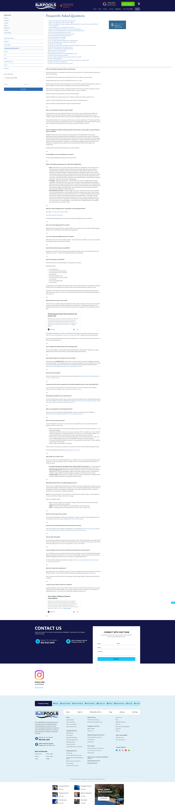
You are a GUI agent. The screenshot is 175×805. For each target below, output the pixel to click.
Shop (137, 9)
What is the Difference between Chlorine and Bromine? (62, 21)
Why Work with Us (95, 712)
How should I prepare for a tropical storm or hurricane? (62, 42)
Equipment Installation (71, 737)
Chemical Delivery (70, 744)
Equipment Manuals (9, 38)
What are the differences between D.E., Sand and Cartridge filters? (65, 29)
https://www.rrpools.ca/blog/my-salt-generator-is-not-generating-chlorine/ (64, 414)
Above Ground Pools (71, 724)
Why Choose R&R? (128, 9)
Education (6, 41)
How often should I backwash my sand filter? (60, 35)
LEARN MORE (103, 798)
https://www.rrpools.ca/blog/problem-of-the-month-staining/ (68, 519)
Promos (117, 731)
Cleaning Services (71, 751)
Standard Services (71, 731)
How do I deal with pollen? (55, 58)
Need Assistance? (128, 4)
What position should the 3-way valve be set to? (61, 47)
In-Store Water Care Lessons (94, 750)
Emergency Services (93, 726)
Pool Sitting (69, 753)
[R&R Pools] (46, 5)
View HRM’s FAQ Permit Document (54, 215)
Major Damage (91, 728)
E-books (6, 23)
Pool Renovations (70, 742)
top (47, 107)
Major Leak (90, 730)
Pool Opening (69, 733)
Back (173, 602)
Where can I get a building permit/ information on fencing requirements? (66, 30)
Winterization (7, 45)
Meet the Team (119, 737)
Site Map (135, 712)
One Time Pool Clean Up (72, 765)
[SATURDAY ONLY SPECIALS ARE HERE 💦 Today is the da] (84, 679)
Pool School (91, 746)
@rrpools (39, 687)
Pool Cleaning (69, 763)
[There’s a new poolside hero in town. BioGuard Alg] (62, 679)
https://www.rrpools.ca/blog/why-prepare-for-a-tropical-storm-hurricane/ (64, 366)
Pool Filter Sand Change (93, 719)
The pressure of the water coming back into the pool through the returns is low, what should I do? (72, 45)
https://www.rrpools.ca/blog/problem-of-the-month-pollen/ (70, 543)
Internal (122, 712)
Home (94, 9)
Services (111, 9)
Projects (105, 9)
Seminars (6, 30)
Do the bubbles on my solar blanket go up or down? (61, 27)
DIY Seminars (91, 752)
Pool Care (118, 724)
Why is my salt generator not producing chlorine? (61, 48)
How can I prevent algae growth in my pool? (60, 32)
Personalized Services (94, 761)
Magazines (6, 28)
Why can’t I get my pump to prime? (57, 50)
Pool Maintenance (8, 61)
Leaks (5, 58)
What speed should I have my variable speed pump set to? (63, 53)
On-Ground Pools (70, 722)
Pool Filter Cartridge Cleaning (95, 722)
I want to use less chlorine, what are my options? (61, 63)
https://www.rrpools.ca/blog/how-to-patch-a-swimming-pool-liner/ (62, 335)
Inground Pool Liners (71, 726)
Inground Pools (70, 719)
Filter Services (92, 717)
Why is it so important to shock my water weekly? (61, 22)
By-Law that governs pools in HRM (59, 212)
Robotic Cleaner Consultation (73, 761)
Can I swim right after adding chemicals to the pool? (62, 34)
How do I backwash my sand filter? (57, 37)
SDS (5, 55)
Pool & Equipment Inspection (95, 737)
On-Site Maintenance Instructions (74, 746)
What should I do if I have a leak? (57, 39)
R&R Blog (6, 68)
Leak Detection (91, 739)
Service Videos (7, 33)
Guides (5, 25)
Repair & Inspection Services (96, 735)
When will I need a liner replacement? (58, 62)
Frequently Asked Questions (11, 48)
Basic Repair (91, 741)
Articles (6, 18)
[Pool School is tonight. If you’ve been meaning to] (129, 679)
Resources (118, 9)
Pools (100, 9)
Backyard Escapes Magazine (123, 726)
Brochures (6, 20)
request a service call (74, 450)
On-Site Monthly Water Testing (73, 755)
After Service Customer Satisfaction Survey (98, 757)
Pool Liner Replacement (72, 739)
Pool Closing (69, 735)
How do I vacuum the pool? (56, 44)
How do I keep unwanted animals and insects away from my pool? (65, 57)
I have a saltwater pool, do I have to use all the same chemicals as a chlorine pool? (69, 60)
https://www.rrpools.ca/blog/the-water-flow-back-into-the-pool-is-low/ (63, 389)
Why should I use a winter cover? (57, 52)
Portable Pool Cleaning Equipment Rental (74, 758)
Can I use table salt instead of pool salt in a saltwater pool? (63, 40)
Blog (117, 719)
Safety (5, 65)
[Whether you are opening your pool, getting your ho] (107, 679)
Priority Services (92, 763)
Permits (6, 51)
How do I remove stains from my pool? (58, 55)
